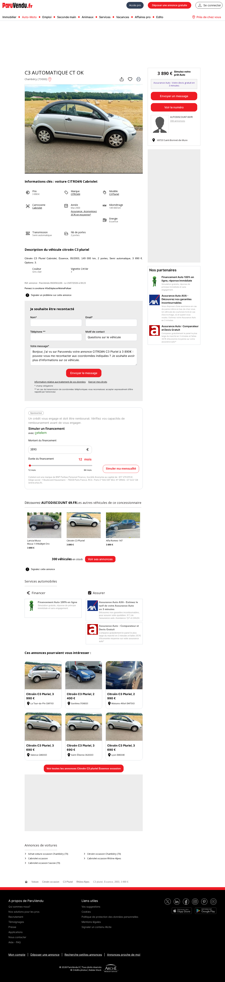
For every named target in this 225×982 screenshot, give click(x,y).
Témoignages (16, 921)
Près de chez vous (209, 17)
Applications (15, 932)
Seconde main (66, 17)
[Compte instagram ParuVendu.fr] (195, 901)
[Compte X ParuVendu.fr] (168, 901)
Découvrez (51, 502)
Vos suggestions (91, 906)
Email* (89, 317)
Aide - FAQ (14, 942)
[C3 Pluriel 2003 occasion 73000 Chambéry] (84, 172)
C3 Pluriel (114, 194)
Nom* (33, 317)
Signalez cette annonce (40, 569)
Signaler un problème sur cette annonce (48, 295)
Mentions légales (91, 921)
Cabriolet (37, 207)
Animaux (88, 17)
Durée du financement (60, 459)
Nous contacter (17, 937)
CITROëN (75, 194)
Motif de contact (95, 331)
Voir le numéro (174, 107)
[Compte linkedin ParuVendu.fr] (177, 901)
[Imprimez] (138, 79)
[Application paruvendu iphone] (182, 911)
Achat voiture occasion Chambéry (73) (48, 853)
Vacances (122, 17)
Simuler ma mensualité (121, 468)
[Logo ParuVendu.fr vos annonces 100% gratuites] (17, 9)
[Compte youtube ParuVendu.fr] (213, 901)
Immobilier (9, 17)
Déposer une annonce (44, 954)
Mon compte (16, 954)
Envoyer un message (174, 96)
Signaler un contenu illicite (96, 926)
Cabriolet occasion (38, 858)
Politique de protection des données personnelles (110, 916)
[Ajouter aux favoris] (130, 79)
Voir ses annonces (100, 559)
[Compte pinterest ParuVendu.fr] (204, 901)
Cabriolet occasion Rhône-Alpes (104, 858)
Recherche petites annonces (83, 954)
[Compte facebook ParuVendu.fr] (186, 901)
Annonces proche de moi (123, 954)
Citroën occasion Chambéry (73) (104, 853)
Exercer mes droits (97, 381)
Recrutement (15, 916)
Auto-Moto (29, 17)
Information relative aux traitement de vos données (60, 381)
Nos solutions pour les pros (23, 911)
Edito (159, 17)
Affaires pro (143, 17)
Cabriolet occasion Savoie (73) (44, 863)
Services (105, 17)
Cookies (86, 911)
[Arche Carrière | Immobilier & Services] (111, 968)
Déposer (169, 5)
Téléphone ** (37, 331)
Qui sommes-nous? (19, 906)
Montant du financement (42, 440)
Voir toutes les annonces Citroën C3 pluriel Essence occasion (84, 768)
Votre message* (39, 346)
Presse (12, 926)
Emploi (47, 17)
